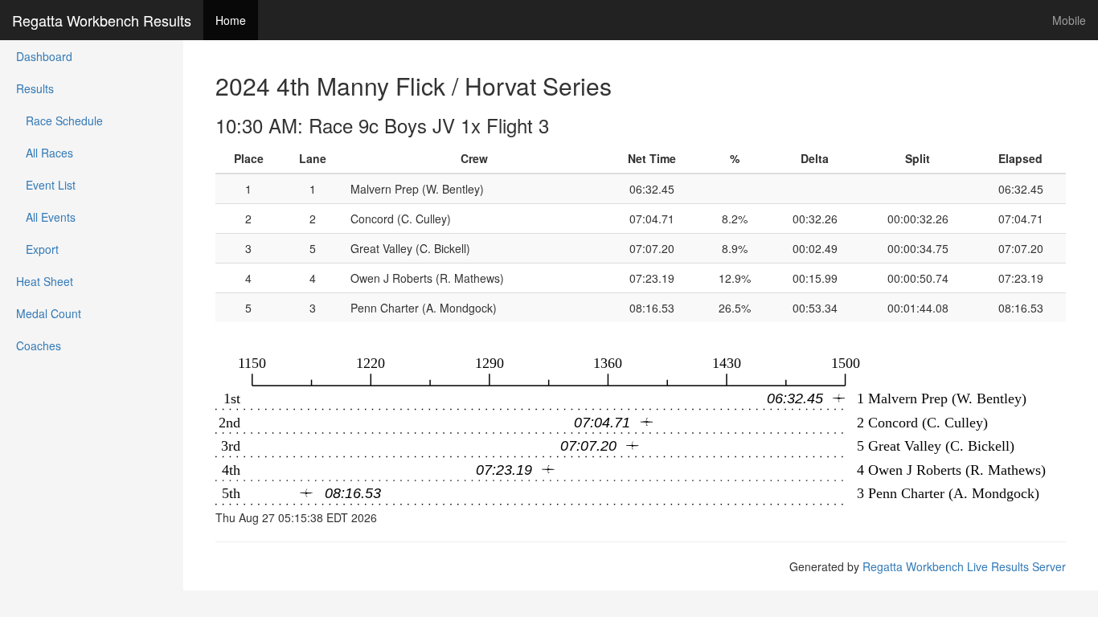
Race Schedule (59, 120)
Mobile (1069, 20)
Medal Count (48, 313)
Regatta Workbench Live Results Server (964, 566)
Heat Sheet (44, 281)
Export (37, 249)
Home (230, 20)
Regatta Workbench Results (101, 20)
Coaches (38, 345)
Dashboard (44, 56)
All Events (46, 217)
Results (35, 88)
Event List (46, 185)
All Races (44, 153)
